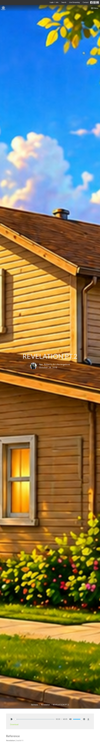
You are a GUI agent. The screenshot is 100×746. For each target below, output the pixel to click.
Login (52, 2)
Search (63, 2)
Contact (85, 2)
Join (56, 2)
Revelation (45, 704)
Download (14, 724)
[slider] (35, 719)
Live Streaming (74, 2)
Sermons (34, 704)
